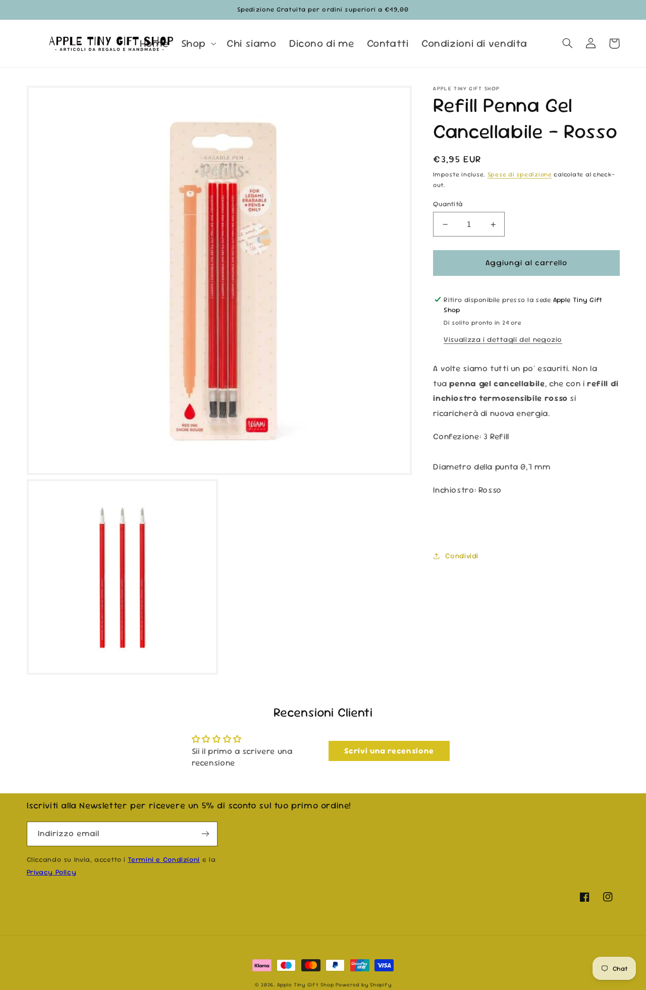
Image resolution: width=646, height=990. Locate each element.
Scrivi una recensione (389, 750)
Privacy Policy (52, 872)
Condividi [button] (461, 555)
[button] (197, 43)
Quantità (447, 203)
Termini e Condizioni (164, 859)
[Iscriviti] (205, 834)
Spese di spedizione (520, 174)
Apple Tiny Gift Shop (305, 984)
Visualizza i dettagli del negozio (503, 339)
